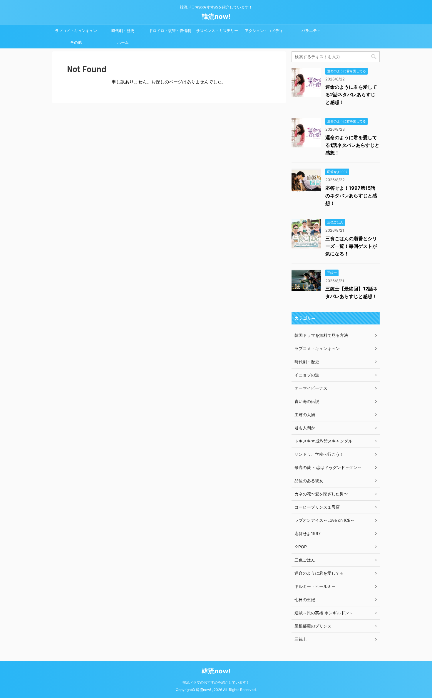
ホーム (123, 42)
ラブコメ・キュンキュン (76, 30)
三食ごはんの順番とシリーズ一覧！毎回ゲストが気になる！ (351, 246)
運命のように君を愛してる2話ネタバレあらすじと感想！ (351, 94)
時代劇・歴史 (122, 30)
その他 (76, 42)
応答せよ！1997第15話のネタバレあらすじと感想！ (351, 195)
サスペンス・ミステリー (217, 30)
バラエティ (311, 30)
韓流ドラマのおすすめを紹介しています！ (216, 682)
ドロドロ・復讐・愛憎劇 (170, 30)
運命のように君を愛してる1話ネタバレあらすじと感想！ (352, 145)
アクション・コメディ (264, 30)
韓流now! (216, 16)
